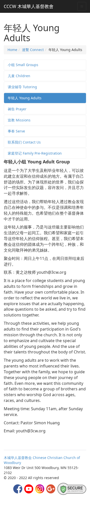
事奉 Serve (16, 131)
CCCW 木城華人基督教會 (29, 6)
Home (12, 49)
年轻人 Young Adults (25, 98)
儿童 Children (19, 75)
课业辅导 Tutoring (22, 86)
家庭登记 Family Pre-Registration (35, 153)
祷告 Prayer (17, 109)
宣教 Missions (19, 120)
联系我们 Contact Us (24, 142)
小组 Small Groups (23, 64)
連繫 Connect (33, 49)
